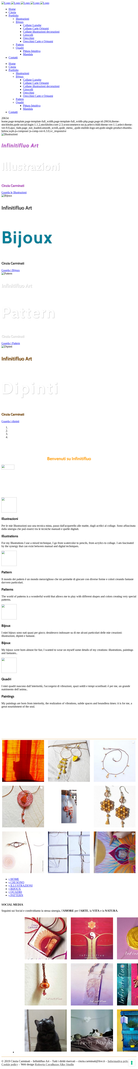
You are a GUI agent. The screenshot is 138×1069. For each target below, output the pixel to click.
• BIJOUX (15, 888)
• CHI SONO (16, 882)
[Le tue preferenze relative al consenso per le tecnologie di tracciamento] (131, 1062)
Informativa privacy (120, 1061)
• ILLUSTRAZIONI (21, 885)
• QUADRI (15, 892)
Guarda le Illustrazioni (14, 192)
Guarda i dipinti (10, 421)
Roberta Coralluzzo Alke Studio (54, 1064)
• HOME (14, 879)
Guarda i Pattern (10, 343)
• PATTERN (16, 895)
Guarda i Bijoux (10, 270)
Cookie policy (9, 1064)
